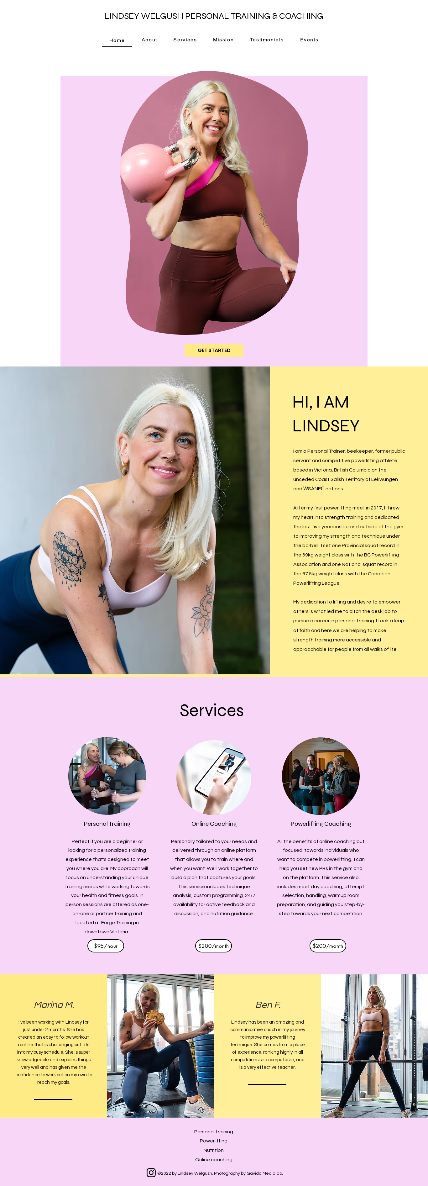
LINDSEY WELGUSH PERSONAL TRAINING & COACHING (213, 16)
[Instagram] (151, 1173)
